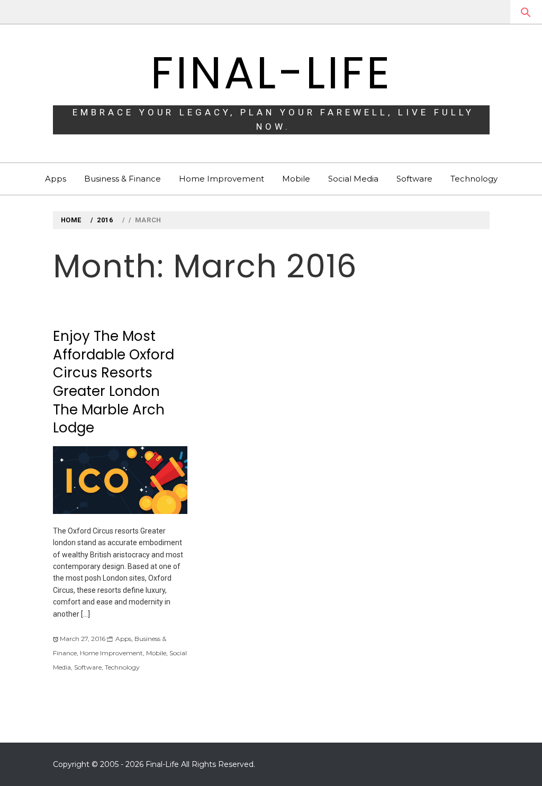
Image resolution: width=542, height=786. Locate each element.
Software (414, 179)
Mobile (296, 179)
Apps (55, 179)
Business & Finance (122, 179)
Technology (474, 179)
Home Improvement (221, 179)
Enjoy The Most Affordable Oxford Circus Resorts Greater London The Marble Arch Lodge (113, 382)
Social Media (353, 179)
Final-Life (271, 72)
